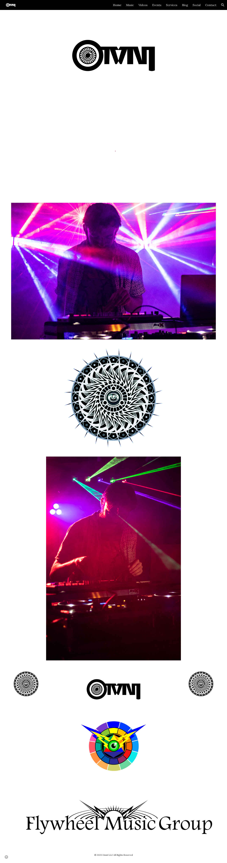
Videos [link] (143, 5)
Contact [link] (210, 5)
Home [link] (117, 5)
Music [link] (130, 5)
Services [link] (171, 5)
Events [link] (156, 5)
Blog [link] (185, 5)
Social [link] (197, 5)
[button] (222, 5)
